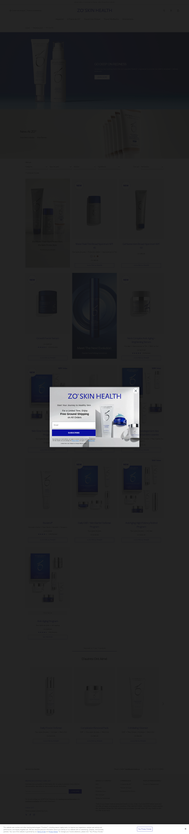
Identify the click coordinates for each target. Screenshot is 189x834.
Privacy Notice (53, 832)
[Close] (185, 828)
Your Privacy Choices (144, 829)
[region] (94, 829)
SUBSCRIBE (74, 433)
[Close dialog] (135, 391)
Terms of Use (41, 832)
